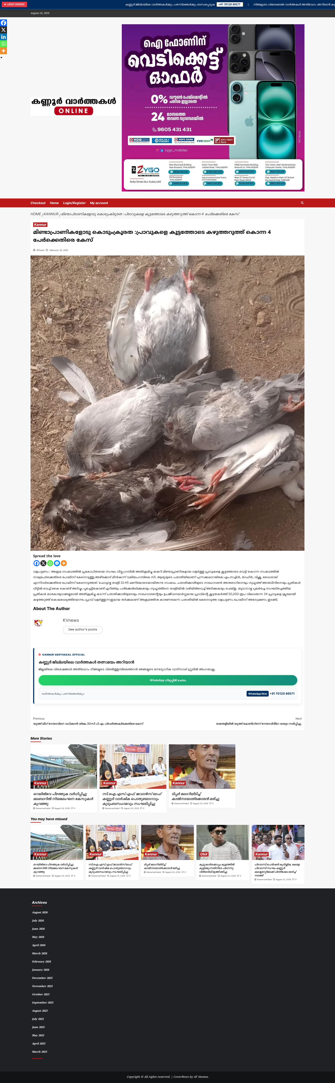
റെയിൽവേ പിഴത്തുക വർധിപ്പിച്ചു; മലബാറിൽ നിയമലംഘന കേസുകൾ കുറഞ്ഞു (63, 799)
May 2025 (38, 1035)
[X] (43, 563)
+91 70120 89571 (271, 693)
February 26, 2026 (58, 250)
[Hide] (1, 57)
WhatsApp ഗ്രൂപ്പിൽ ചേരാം (168, 680)
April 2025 (38, 1044)
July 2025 (38, 1019)
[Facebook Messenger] (57, 563)
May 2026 (38, 937)
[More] (64, 563)
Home (54, 203)
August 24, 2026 (62, 808)
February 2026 (41, 962)
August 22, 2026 (228, 876)
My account (99, 203)
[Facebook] (37, 563)
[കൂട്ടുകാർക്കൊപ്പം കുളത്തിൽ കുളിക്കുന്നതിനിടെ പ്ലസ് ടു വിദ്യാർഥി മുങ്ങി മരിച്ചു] (222, 842)
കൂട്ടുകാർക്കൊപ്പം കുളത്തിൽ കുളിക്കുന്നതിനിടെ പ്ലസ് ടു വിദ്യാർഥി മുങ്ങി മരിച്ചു (216, 868)
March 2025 (39, 1052)
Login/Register (74, 203)
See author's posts (82, 630)
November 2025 (42, 986)
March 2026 (39, 953)
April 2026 (38, 945)
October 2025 (40, 994)
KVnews (40, 250)
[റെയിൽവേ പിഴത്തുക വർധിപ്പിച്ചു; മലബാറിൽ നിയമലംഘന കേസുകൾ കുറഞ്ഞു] (64, 766)
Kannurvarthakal (43, 808)
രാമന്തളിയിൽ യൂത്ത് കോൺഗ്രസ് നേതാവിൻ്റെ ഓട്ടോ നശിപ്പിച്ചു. (259, 721)
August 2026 (39, 912)
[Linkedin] (3, 36)
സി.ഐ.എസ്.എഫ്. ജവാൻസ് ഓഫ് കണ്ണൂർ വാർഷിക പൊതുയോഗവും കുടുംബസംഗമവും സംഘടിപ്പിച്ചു (131, 799)
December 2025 (42, 978)
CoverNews (181, 1077)
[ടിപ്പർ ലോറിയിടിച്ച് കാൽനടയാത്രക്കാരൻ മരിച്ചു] (202, 766)
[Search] (302, 203)
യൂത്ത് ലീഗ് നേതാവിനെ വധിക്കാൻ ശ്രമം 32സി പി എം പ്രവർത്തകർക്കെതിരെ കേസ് (88, 721)
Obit (203, 854)
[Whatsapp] (50, 563)
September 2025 (42, 1003)
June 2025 (38, 1027)
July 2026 (38, 921)
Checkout (38, 203)
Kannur (40, 225)
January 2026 (40, 970)
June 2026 (38, 929)
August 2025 (39, 1011)
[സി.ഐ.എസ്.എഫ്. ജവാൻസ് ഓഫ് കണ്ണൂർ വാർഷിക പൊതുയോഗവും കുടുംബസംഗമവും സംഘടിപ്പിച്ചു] (133, 766)
